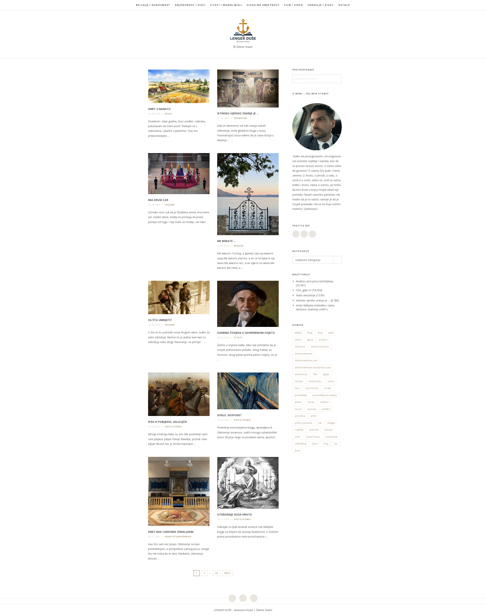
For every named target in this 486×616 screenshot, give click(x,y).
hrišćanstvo (315, 381)
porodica (300, 416)
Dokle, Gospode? (229, 415)
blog (309, 332)
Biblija (298, 332)
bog (320, 332)
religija (331, 423)
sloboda (314, 429)
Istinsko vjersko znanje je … (238, 113)
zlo (336, 443)
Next (227, 573)
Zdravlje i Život (321, 5)
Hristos (299, 381)
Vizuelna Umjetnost (263, 5)
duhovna (300, 346)
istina (331, 381)
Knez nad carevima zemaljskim (170, 532)
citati (331, 332)
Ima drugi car (158, 200)
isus (297, 388)
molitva (324, 402)
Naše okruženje (305, 295)
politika (326, 409)
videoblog (300, 443)
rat (319, 423)
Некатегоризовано (178, 536)
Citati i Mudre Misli (226, 5)
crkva (298, 339)
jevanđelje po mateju (325, 395)
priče (313, 416)
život (297, 450)
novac (298, 409)
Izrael (327, 388)
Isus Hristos (312, 388)
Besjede (239, 245)
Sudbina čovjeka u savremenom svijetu (246, 332)
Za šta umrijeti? (160, 320)
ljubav (298, 402)
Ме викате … (226, 241)
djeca (310, 339)
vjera (315, 443)
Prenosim (240, 118)
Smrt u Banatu (159, 109)
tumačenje (332, 436)
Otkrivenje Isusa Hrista (234, 514)
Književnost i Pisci (190, 5)
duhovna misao (320, 346)
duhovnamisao (303, 353)
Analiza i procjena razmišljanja (314, 281)
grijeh (326, 374)
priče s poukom (303, 423)
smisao (328, 429)
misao (311, 402)
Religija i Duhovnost (153, 5)
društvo (323, 339)
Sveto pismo (173, 426)
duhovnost (301, 374)
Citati (238, 337)
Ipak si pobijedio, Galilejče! (167, 422)
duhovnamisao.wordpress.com (313, 367)
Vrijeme (170, 204)
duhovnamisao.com (306, 360)
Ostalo (344, 5)
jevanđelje (301, 395)
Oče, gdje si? (304, 290)
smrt (297, 436)
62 (217, 572)
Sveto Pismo (313, 436)
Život (168, 113)
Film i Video (293, 5)
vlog (325, 443)
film (315, 374)
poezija (312, 409)
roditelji (299, 429)
